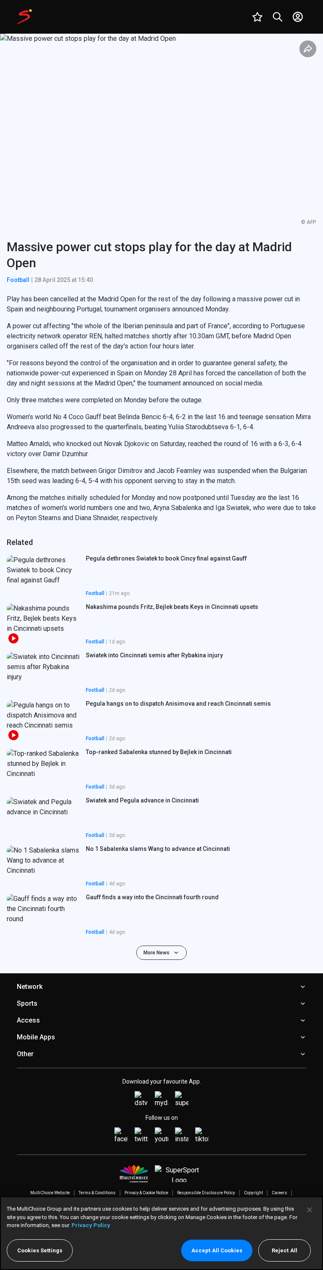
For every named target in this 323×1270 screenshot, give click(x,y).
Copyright (253, 1192)
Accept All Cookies (216, 1250)
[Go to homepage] (24, 16)
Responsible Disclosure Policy (206, 1192)
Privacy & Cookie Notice (146, 1192)
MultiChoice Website (50, 1192)
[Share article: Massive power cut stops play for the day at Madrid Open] (307, 48)
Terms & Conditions (97, 1192)
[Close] (309, 1210)
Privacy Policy (90, 1225)
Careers (279, 1192)
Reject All (284, 1250)
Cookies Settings (39, 1250)
